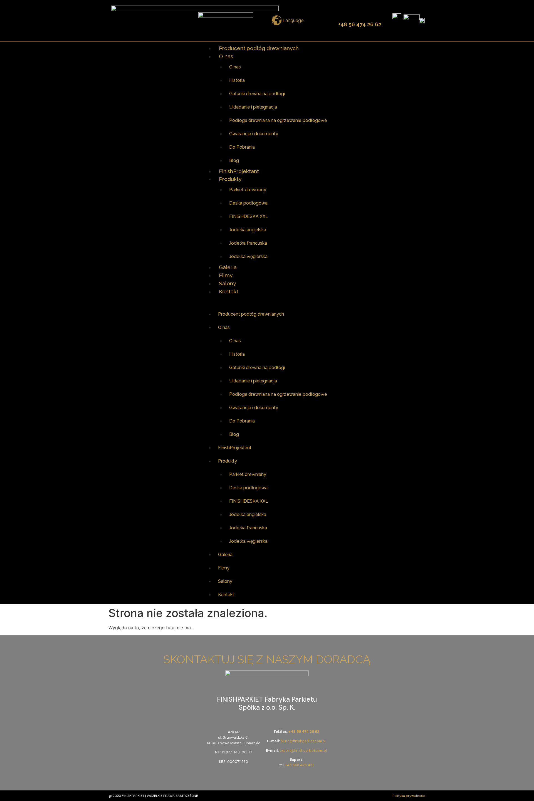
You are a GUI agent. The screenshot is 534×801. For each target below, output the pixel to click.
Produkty (230, 179)
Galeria (228, 267)
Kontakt (228, 291)
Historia (237, 80)
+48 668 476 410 (299, 765)
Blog (234, 160)
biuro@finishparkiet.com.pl (303, 741)
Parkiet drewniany (247, 189)
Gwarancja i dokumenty (253, 133)
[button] (267, 301)
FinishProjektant (239, 171)
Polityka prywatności (409, 795)
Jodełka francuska (248, 243)
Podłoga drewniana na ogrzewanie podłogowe (278, 120)
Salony (227, 283)
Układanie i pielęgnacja (253, 107)
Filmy (226, 275)
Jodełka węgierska (248, 256)
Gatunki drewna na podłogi (257, 93)
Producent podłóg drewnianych (259, 48)
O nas (226, 56)
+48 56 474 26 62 (359, 24)
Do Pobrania (242, 147)
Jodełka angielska (247, 229)
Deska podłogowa (248, 203)
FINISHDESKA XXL (248, 216)
